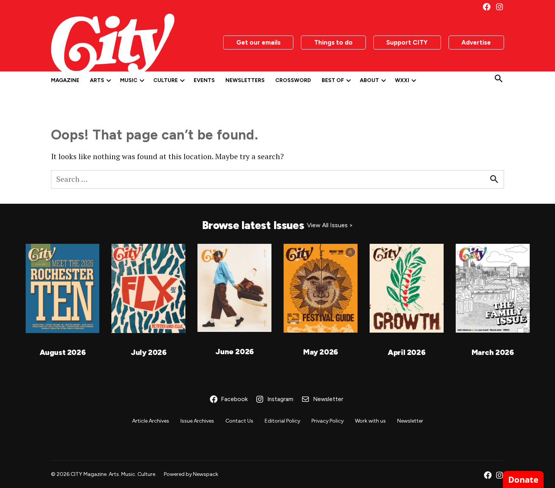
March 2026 (493, 352)
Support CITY (407, 42)
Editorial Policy (282, 421)
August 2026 (63, 352)
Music (128, 80)
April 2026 (406, 352)
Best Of (333, 80)
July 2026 (148, 352)
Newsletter (410, 421)
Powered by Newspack (191, 474)
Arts (97, 80)
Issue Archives (197, 421)
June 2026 (234, 351)
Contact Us (239, 421)
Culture (165, 80)
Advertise (476, 42)
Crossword (293, 80)
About (369, 80)
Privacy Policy (327, 421)
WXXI (402, 80)
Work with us (370, 421)
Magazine (65, 80)
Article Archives (150, 421)
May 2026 (320, 351)
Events (204, 80)
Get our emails (258, 42)
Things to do (333, 42)
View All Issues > (330, 225)
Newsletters (245, 80)
